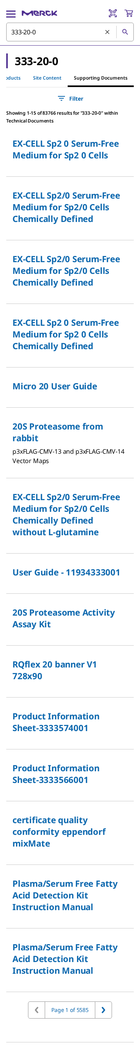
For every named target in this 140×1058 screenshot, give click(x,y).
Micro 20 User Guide (54, 386)
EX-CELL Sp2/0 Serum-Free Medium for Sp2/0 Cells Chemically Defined (66, 206)
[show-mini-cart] (129, 13)
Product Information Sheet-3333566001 (56, 773)
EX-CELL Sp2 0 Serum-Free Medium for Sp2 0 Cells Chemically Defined (65, 333)
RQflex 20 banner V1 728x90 (54, 670)
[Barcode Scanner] (112, 13)
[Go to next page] (103, 1010)
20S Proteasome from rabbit (57, 432)
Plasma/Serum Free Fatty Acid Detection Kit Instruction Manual (65, 894)
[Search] (124, 32)
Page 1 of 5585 (70, 1010)
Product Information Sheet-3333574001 (56, 721)
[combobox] (70, 32)
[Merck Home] (39, 13)
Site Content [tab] (47, 78)
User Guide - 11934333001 (66, 572)
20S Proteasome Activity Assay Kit (63, 618)
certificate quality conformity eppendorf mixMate (59, 831)
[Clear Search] (107, 32)
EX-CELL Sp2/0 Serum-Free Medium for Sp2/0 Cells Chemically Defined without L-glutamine (66, 514)
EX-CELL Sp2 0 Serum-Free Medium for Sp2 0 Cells (65, 149)
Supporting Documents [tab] (101, 78)
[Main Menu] (11, 13)
